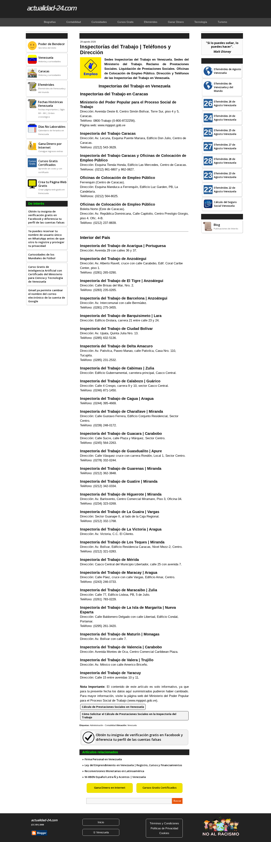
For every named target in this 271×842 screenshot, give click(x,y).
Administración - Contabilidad (103, 725)
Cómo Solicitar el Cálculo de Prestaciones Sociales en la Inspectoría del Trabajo (129, 715)
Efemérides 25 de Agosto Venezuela (225, 132)
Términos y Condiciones (164, 823)
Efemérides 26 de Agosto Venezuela (225, 103)
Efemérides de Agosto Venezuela (227, 71)
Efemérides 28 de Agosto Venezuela (225, 160)
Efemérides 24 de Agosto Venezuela (225, 117)
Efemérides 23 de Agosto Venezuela (225, 175)
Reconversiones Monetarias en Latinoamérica (114, 771)
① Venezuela (101, 832)
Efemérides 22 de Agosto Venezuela (225, 189)
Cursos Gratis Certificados (160, 787)
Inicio (101, 822)
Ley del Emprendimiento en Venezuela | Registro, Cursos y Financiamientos (133, 765)
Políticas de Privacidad (164, 828)
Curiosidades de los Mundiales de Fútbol (41, 256)
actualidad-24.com (51, 8)
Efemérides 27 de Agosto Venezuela (225, 146)
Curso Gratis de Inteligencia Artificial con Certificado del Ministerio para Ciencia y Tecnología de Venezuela (45, 274)
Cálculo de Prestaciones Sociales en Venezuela (113, 707)
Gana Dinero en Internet (109, 787)
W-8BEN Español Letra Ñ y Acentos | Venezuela (115, 777)
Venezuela (132, 725)
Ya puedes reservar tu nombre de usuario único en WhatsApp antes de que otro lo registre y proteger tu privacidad (46, 238)
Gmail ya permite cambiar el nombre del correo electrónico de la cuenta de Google (46, 295)
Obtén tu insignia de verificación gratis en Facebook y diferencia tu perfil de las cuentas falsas (46, 216)
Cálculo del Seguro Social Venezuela (225, 203)
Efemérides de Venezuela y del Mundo (223, 87)
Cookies (164, 833)
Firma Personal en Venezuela (103, 759)
